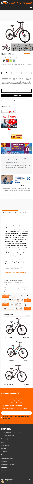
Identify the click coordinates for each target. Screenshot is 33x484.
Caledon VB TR (8, 337)
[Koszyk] (7, 7)
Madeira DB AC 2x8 (9, 361)
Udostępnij (9, 106)
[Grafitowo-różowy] (7, 60)
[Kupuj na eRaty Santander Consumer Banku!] (8, 111)
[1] (30, 413)
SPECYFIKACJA (24, 212)
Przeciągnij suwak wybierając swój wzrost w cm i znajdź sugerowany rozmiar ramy (16, 65)
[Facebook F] (3, 194)
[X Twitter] (7, 194)
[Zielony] (10, 60)
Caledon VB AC (8, 384)
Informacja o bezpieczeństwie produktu (15, 272)
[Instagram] (16, 401)
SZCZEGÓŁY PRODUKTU (10, 212)
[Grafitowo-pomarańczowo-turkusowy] (14, 60)
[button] (2, 8)
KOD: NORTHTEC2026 (16, 186)
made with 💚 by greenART (8, 481)
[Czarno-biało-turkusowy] (4, 60)
